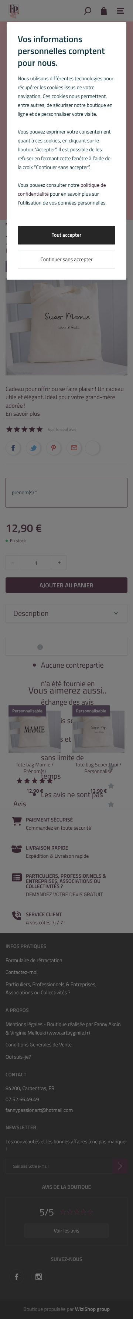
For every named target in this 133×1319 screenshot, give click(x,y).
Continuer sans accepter (66, 259)
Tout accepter (67, 235)
